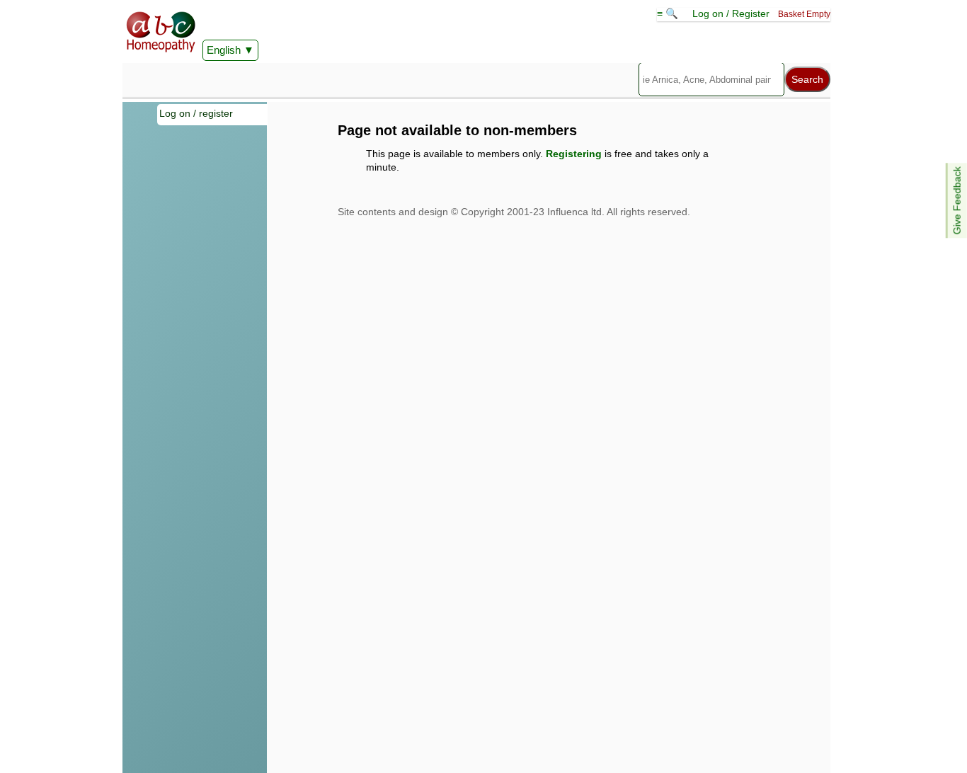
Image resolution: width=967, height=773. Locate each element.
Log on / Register (730, 13)
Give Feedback (957, 200)
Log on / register (196, 113)
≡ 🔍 (669, 13)
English (224, 50)
